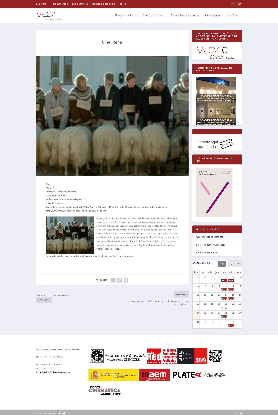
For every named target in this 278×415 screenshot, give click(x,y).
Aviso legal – (43, 372)
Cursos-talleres (152, 15)
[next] (238, 263)
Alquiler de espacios (103, 4)
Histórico (233, 15)
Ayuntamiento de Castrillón (209, 236)
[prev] (231, 263)
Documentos (60, 4)
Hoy (222, 263)
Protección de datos (60, 372)
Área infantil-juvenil (183, 15)
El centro (41, 4)
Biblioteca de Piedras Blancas (210, 244)
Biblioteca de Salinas (206, 252)
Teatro (122, 4)
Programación (124, 15)
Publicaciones (213, 15)
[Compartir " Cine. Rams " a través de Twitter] (119, 280)
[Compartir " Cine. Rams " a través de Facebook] (113, 280)
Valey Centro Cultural (54, 413)
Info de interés (80, 4)
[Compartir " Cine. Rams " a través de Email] (126, 280)
